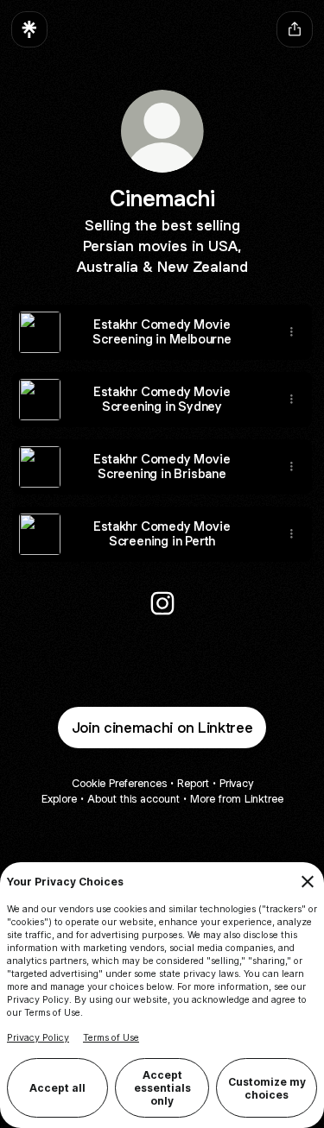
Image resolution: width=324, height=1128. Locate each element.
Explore (59, 798)
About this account (133, 798)
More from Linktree (236, 798)
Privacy (236, 783)
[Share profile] (294, 29)
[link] (162, 603)
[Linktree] (29, 29)
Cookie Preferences (119, 783)
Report (193, 783)
